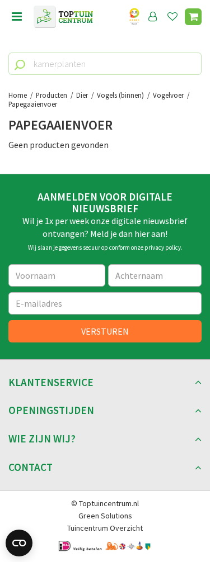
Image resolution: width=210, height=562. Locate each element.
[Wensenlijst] (172, 16)
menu (16, 16)
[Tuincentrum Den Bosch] (63, 17)
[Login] (152, 16)
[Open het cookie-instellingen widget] (19, 543)
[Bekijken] (193, 16)
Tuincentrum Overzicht (105, 528)
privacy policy (162, 247)
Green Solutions (105, 516)
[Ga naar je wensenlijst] (174, 16)
